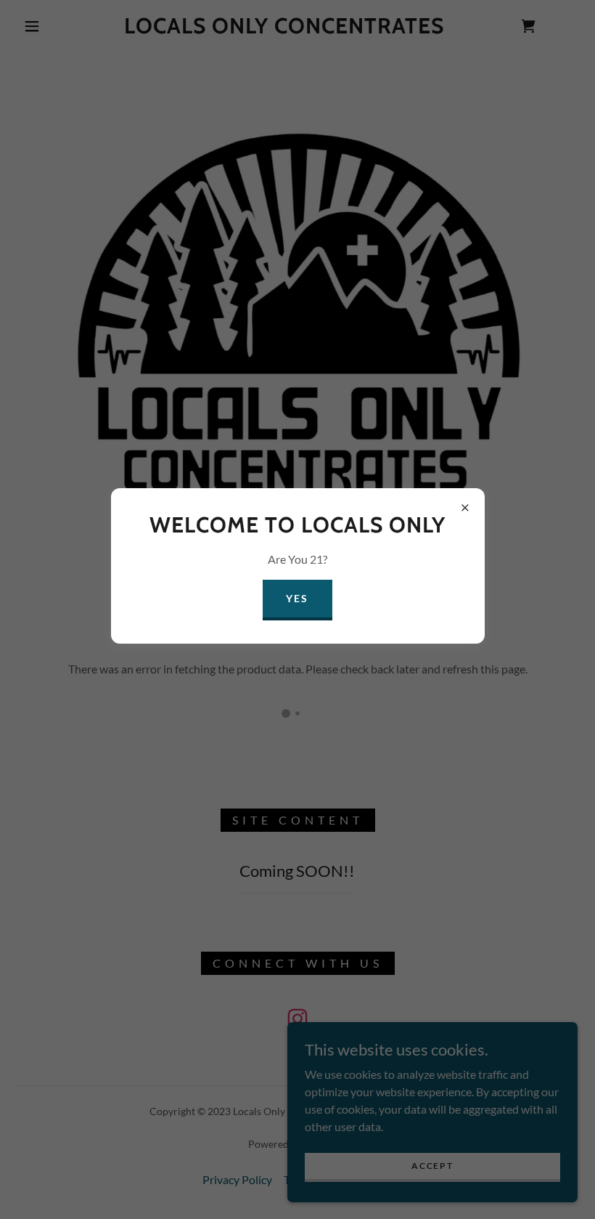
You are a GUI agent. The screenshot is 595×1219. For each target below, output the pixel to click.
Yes (297, 598)
